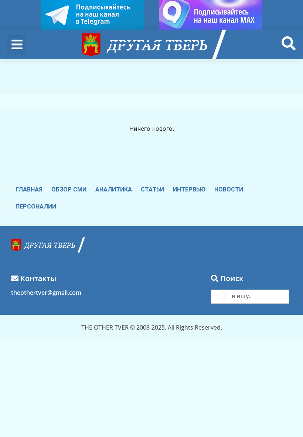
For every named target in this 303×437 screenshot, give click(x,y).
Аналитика (113, 189)
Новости (228, 189)
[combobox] (250, 297)
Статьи (152, 189)
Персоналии (36, 206)
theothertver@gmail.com (46, 292)
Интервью (189, 189)
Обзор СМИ (68, 189)
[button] (16, 44)
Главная (29, 189)
